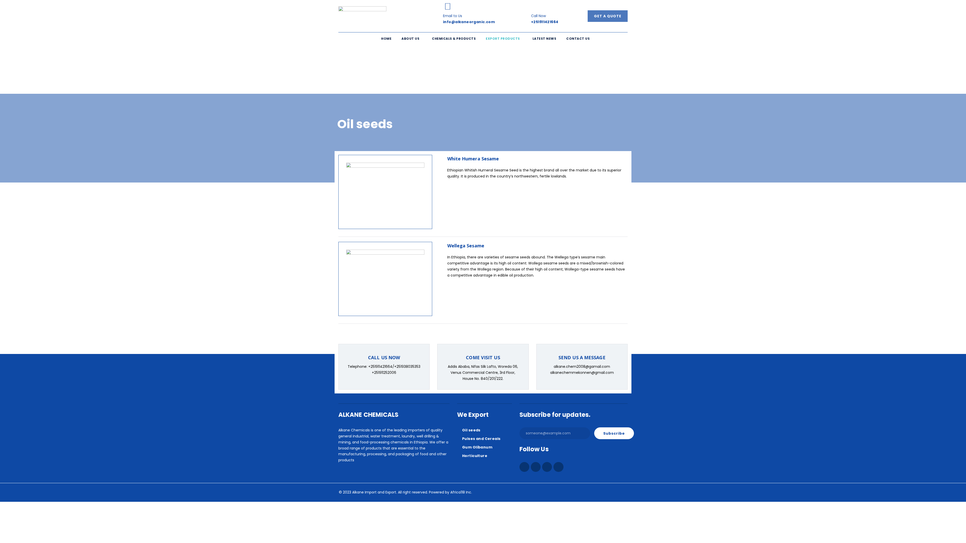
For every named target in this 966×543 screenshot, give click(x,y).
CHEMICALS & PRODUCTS (454, 38)
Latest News (544, 38)
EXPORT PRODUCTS (503, 38)
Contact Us (578, 38)
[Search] (414, 73)
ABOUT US (410, 38)
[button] (411, 39)
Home (386, 38)
